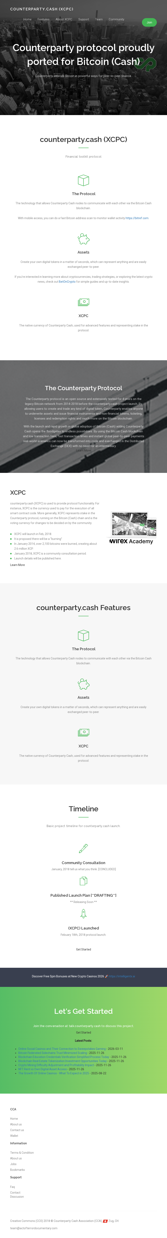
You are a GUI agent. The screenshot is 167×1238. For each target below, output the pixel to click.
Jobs (13, 1164)
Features (43, 19)
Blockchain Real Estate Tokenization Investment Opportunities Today (62, 1061)
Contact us (17, 1130)
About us (16, 1124)
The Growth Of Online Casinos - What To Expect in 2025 (53, 1073)
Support (83, 19)
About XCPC (64, 19)
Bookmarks (17, 1169)
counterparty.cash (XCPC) (42, 9)
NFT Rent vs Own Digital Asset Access (42, 1069)
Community (116, 19)
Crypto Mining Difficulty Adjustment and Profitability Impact (56, 1065)
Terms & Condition (22, 1152)
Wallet (14, 1135)
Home (27, 19)
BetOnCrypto (67, 281)
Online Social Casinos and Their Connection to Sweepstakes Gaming (62, 1048)
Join (149, 22)
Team (99, 19)
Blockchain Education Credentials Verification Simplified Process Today (63, 1057)
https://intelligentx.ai (122, 976)
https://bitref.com (137, 218)
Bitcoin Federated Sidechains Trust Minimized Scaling (52, 1053)
